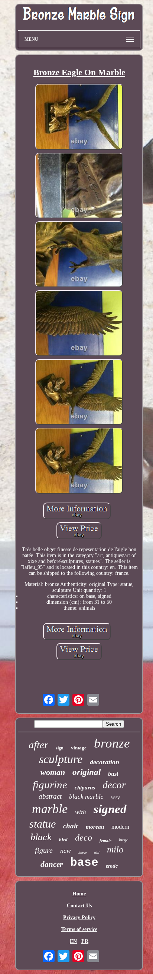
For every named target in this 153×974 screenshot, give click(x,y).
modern (120, 827)
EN (73, 941)
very (115, 797)
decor (114, 785)
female (105, 840)
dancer (51, 864)
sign (60, 748)
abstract (50, 796)
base (84, 862)
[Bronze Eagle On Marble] (79, 117)
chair (70, 826)
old (97, 852)
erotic (112, 866)
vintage (79, 748)
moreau (95, 827)
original (86, 772)
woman (52, 772)
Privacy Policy (79, 917)
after (38, 745)
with (80, 812)
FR (84, 941)
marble (50, 809)
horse (82, 853)
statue (42, 824)
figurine (50, 785)
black (41, 837)
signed (110, 809)
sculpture (60, 759)
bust (113, 774)
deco (83, 837)
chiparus (85, 788)
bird (63, 839)
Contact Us (79, 905)
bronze (112, 743)
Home (79, 894)
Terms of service (79, 929)
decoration (104, 762)
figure (44, 850)
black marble (86, 796)
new (65, 850)
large (123, 839)
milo (115, 849)
